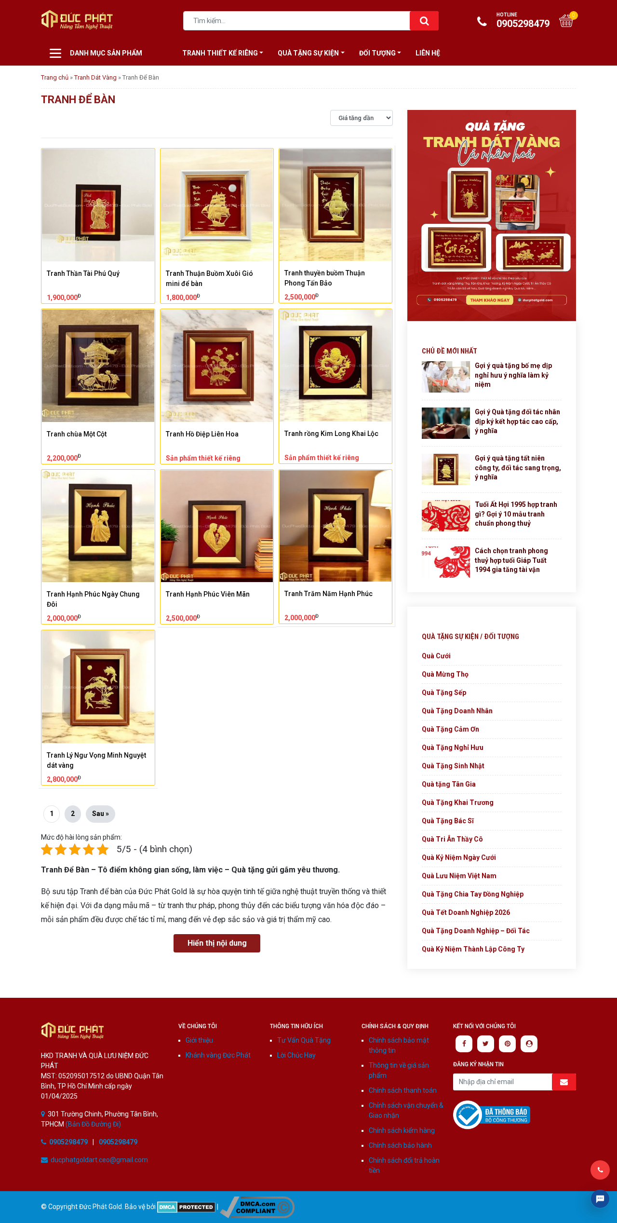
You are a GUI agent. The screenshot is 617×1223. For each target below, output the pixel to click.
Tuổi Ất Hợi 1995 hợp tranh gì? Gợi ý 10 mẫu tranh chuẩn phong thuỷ (516, 514)
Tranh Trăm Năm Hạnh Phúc (328, 594)
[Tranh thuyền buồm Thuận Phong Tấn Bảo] (335, 205)
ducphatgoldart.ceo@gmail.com (99, 1160)
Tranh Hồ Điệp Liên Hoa (202, 434)
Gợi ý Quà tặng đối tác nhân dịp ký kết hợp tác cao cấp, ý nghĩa (517, 421)
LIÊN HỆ (428, 53)
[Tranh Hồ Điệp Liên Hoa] (217, 366)
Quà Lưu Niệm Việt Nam (459, 876)
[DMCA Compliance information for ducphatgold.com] (257, 1206)
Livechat (600, 1199)
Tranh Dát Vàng (95, 77)
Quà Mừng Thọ (445, 674)
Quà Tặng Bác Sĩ (448, 821)
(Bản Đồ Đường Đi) (92, 1124)
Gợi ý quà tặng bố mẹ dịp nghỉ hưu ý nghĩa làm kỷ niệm (513, 375)
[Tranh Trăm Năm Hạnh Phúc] (335, 526)
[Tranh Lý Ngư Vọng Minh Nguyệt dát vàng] (98, 687)
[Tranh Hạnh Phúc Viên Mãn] (217, 526)
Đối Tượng (377, 53)
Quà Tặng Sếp (444, 692)
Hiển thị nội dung (217, 943)
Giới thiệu (199, 1040)
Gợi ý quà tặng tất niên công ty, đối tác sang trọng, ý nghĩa (518, 467)
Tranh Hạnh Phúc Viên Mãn (208, 594)
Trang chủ (54, 77)
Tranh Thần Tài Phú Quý (83, 273)
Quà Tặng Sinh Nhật (453, 766)
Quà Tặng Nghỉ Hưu (452, 747)
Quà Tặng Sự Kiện (308, 53)
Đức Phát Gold (89, 22)
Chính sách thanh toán (403, 1090)
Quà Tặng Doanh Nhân (457, 711)
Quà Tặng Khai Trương (458, 802)
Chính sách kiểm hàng (402, 1130)
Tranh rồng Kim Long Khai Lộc (331, 433)
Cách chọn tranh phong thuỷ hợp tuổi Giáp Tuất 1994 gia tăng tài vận (511, 560)
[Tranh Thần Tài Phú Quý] (98, 205)
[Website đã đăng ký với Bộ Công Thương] (491, 1114)
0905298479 (523, 20)
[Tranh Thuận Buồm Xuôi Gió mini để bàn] (217, 205)
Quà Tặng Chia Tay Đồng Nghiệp (472, 894)
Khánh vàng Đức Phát (218, 1055)
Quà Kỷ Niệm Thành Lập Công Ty (473, 949)
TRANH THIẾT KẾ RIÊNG (220, 53)
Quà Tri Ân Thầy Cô (452, 839)
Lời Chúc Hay (296, 1055)
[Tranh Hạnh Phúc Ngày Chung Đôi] (98, 526)
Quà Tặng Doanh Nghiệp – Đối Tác (476, 931)
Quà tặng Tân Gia (449, 784)
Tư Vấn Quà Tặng (304, 1040)
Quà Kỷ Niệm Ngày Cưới (459, 857)
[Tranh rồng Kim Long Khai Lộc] (335, 365)
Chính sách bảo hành (400, 1145)
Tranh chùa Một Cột (77, 434)
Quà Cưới (436, 656)
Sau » (100, 813)
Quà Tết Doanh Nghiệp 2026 (466, 912)
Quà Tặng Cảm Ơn (450, 729)
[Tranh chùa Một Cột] (98, 366)
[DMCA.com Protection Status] (186, 1206)
